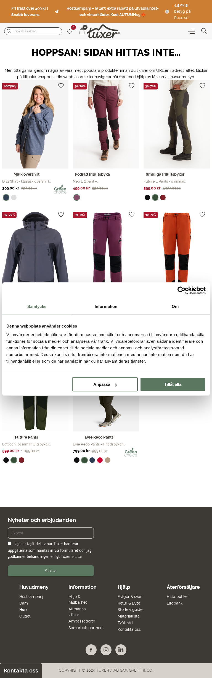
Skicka (51, 571)
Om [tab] (175, 306)
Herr (23, 609)
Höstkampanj (31, 596)
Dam (23, 603)
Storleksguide (130, 609)
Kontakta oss (129, 629)
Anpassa (101, 384)
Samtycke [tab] (36, 306)
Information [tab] (106, 306)
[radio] (6, 197)
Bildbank (174, 603)
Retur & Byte (129, 603)
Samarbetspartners (86, 628)
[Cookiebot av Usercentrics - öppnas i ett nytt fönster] (181, 290)
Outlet (25, 616)
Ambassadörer (81, 621)
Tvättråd (125, 623)
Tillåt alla (172, 384)
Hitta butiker (178, 596)
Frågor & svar (130, 596)
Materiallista (129, 616)
